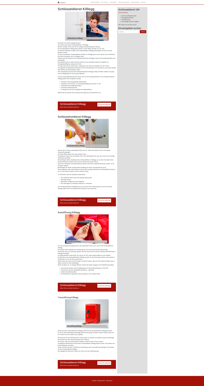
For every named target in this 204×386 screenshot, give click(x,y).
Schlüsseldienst (95, 2)
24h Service (104, 2)
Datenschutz (101, 380)
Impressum (109, 380)
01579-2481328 (123, 12)
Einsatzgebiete (135, 2)
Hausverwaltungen (123, 2)
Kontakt (143, 2)
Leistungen (113, 2)
